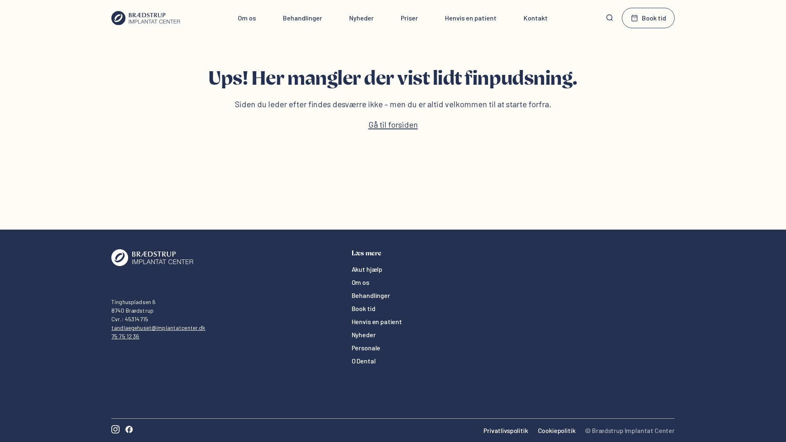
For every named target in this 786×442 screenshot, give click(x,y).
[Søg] (609, 18)
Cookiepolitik (557, 430)
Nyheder (361, 18)
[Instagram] (115, 430)
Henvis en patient (471, 18)
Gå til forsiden (393, 124)
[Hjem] (145, 18)
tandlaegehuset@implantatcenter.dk (158, 327)
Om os (247, 18)
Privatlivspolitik (505, 430)
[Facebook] (129, 430)
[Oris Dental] (152, 263)
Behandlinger (302, 18)
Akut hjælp (367, 269)
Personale (366, 348)
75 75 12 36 (125, 336)
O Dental (364, 361)
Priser (409, 18)
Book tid (654, 18)
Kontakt (536, 18)
